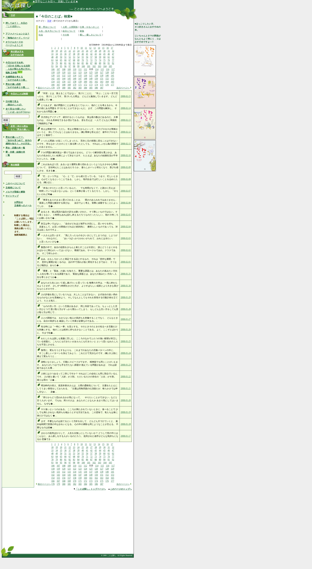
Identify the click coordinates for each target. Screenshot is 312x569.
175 (101, 84)
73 (96, 60)
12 (90, 48)
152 (107, 78)
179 (58, 88)
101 (88, 66)
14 (99, 48)
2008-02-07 (126, 191)
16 (108, 48)
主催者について (13, 187)
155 (58, 81)
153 (112, 78)
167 (58, 84)
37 (70, 54)
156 (63, 81)
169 (69, 84)
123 (80, 72)
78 (52, 63)
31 (109, 51)
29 (100, 51)
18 (52, 51)
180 (63, 88)
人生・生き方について (49, 31)
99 (78, 66)
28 (96, 51)
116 (107, 69)
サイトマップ (12, 196)
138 (96, 75)
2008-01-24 (126, 353)
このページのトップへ (121, 489)
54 (78, 57)
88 (96, 63)
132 (63, 75)
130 (53, 75)
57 (91, 57)
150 (96, 78)
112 (85, 69)
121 (69, 72)
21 (65, 51)
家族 (82, 31)
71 (87, 60)
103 (99, 66)
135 (80, 75)
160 (85, 81)
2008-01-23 (126, 365)
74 (100, 60)
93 (52, 66)
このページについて (15, 183)
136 (85, 75)
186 (96, 88)
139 (101, 75)
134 (74, 75)
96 (65, 66)
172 (85, 84)
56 (87, 57)
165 (112, 81)
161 (90, 81)
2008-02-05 (126, 214)
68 (74, 60)
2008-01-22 (126, 376)
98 (74, 66)
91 (109, 63)
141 (112, 75)
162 (96, 81)
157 (69, 81)
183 (80, 88)
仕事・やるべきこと (89, 27)
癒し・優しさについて (90, 35)
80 (61, 63)
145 (69, 78)
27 (91, 51)
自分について (68, 31)
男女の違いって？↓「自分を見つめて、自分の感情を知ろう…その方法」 (19, 140)
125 (90, 72)
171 (80, 84)
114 (96, 69)
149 (90, 78)
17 (112, 48)
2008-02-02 (126, 250)
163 (101, 81)
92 (113, 63)
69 (78, 60)
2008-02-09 (126, 167)
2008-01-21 (126, 388)
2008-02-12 (126, 132)
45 (104, 54)
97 (70, 66)
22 (70, 51)
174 (96, 84)
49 (57, 57)
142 (53, 78)
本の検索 (15, 164)
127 (101, 72)
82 (70, 63)
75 (104, 60)
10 (82, 48)
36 (65, 54)
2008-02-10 (126, 155)
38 (74, 54)
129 (112, 72)
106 (53, 69)
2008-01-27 (126, 319)
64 (57, 60)
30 (104, 51)
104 (105, 66)
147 (80, 78)
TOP (13, 15)
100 (83, 66)
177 (112, 84)
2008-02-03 (126, 238)
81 (65, 63)
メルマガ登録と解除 (15, 192)
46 (109, 54)
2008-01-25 (126, 341)
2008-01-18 (126, 424)
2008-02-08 (126, 179)
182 (74, 88)
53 (74, 57)
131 (58, 75)
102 (94, 66)
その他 (65, 35)
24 (78, 51)
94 (57, 66)
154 (53, 81)
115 (102, 69)
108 (63, 69)
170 (74, 84)
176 (107, 84)
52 (70, 57)
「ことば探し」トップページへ (90, 489)
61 (109, 57)
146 (74, 78)
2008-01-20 (126, 400)
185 (90, 88)
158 (74, 81)
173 (90, 84)
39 (78, 54)
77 (113, 60)
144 (63, 78)
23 (74, 51)
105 (110, 66)
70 (83, 60)
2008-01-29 (126, 297)
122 (74, 72)
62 (113, 57)
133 (69, 75)
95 (61, 66)
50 (61, 57)
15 (103, 48)
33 (52, 54)
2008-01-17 (126, 436)
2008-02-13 (126, 120)
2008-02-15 (126, 96)
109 (69, 69)
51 (65, 57)
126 (96, 72)
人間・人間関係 (70, 27)
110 (74, 69)
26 (87, 51)
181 (69, 88)
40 (83, 54)
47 (113, 54)
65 (61, 60)
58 (96, 57)
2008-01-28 (126, 309)
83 (74, 63)
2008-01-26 (126, 329)
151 (101, 78)
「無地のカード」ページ (17, 38)
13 (95, 48)
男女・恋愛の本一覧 (15, 148)
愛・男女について (47, 27)
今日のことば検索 (19, 93)
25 (83, 51)
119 (58, 72)
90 (104, 63)
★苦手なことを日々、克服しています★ (55, 1)
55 (83, 57)
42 (91, 54)
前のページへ (44, 88)
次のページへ (122, 88)
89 (100, 63)
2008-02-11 (126, 143)
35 (61, 54)
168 (63, 84)
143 (58, 78)
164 (107, 81)
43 (96, 54)
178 (53, 88)
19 (57, 51)
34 (57, 54)
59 (100, 57)
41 (87, 54)
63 (52, 60)
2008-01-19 (126, 412)
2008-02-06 (126, 203)
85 (83, 63)
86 (87, 63)
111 (80, 69)
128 (107, 72)
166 (53, 84)
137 (90, 75)
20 (61, 51)
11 (86, 48)
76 (109, 60)
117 (113, 69)
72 (91, 60)
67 (70, 60)
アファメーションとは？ (17, 33)
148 (85, 78)
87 (91, 63)
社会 (41, 35)
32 (113, 51)
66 (65, 60)
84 (78, 63)
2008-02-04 (126, 226)
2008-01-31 (126, 274)
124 (85, 72)
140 (107, 75)
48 (52, 57)
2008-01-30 (126, 285)
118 (53, 72)
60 (104, 57)
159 (80, 81)
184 (85, 88)
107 (58, 69)
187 (101, 88)
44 (100, 54)
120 (63, 72)
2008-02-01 (126, 262)
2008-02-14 (126, 108)
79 (57, 63)
